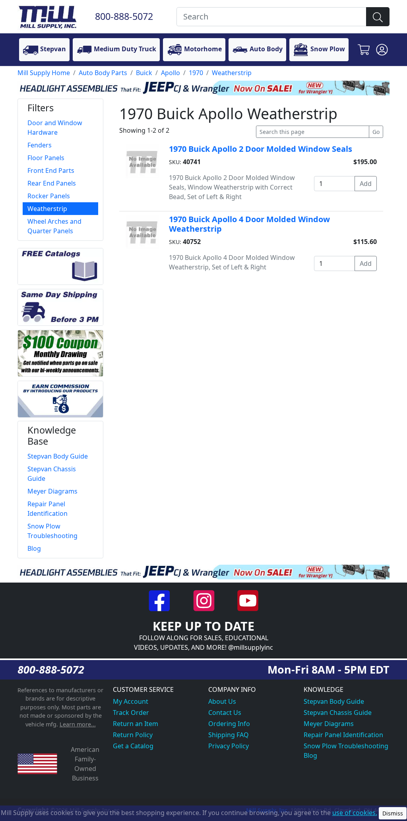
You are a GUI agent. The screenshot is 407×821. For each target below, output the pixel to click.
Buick (144, 72)
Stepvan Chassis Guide (338, 712)
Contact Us (224, 712)
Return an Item (135, 723)
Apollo (170, 72)
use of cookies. (354, 812)
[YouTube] (248, 600)
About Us (222, 701)
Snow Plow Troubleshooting (346, 746)
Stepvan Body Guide (334, 701)
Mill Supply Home (43, 72)
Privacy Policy (228, 746)
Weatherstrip (232, 72)
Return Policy (133, 734)
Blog (310, 755)
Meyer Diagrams (329, 723)
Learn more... (78, 724)
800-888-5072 (124, 16)
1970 (196, 72)
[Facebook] (160, 600)
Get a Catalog (133, 746)
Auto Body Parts (103, 72)
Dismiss (392, 813)
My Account (130, 701)
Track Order (131, 712)
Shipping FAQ (228, 734)
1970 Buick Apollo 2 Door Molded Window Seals (260, 148)
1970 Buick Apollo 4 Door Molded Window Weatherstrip (249, 224)
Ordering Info (229, 723)
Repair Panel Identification (343, 734)
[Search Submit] (378, 16)
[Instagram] (204, 600)
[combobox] (271, 16)
